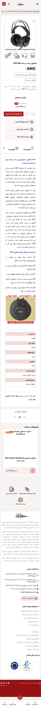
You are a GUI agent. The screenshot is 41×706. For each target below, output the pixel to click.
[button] (24, 417)
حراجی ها (27, 704)
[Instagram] (6, 683)
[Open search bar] (9, 4)
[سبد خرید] (5, 703)
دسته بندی (35, 704)
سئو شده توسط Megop (3, 685)
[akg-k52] (20, 35)
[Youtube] (8, 683)
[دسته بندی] (35, 703)
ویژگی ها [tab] (12, 149)
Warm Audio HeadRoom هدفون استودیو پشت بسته (20, 459)
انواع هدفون (35, 11)
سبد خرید (4, 704)
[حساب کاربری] (13, 703)
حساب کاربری (12, 704)
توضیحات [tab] (27, 149)
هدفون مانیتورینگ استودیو (25, 11)
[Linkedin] (3, 683)
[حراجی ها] (28, 703)
